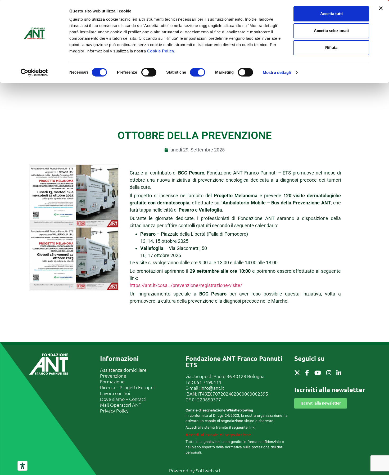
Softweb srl (208, 470)
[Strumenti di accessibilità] (22, 466)
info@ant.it (212, 388)
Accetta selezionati (331, 30)
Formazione (112, 381)
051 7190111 (207, 382)
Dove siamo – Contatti (123, 399)
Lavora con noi (115, 393)
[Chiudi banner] (381, 8)
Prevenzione (113, 376)
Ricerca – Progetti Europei (127, 387)
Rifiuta (331, 47)
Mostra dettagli (277, 72)
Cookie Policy (160, 51)
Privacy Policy (114, 410)
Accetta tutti (331, 13)
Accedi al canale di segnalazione (218, 434)
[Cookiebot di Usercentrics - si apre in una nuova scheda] (34, 73)
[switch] (148, 72)
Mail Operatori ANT (120, 405)
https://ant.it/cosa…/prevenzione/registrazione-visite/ (186, 285)
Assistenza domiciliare (123, 370)
